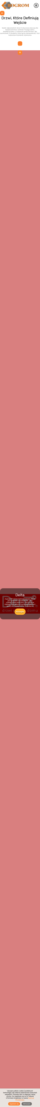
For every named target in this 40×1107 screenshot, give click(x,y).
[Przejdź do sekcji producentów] (20, 43)
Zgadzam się (14, 1104)
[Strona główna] (15, 5)
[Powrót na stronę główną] (2, 13)
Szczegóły (20, 612)
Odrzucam (26, 1104)
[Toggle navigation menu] (36, 5)
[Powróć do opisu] (20, 52)
